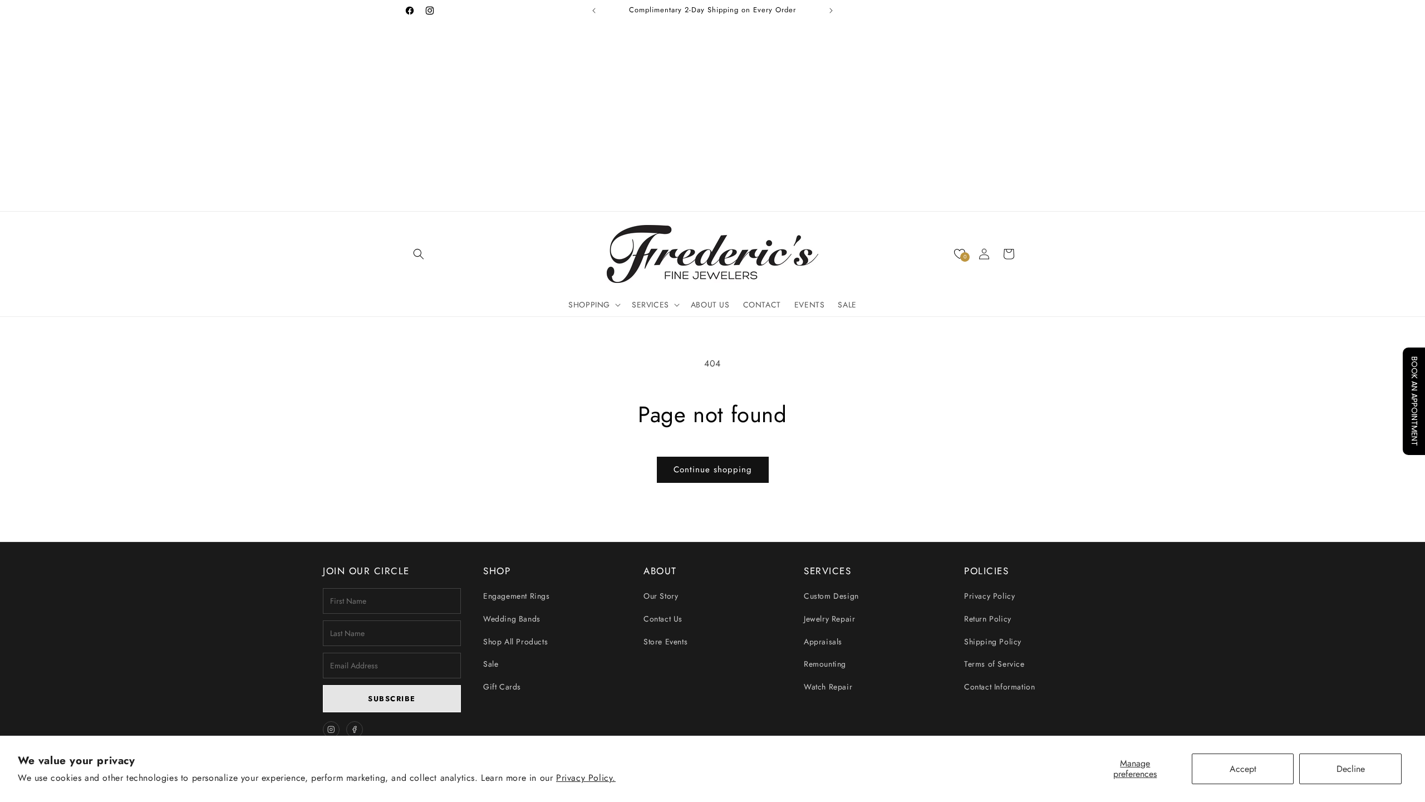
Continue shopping (713, 469)
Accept (1243, 768)
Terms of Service (994, 663)
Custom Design (831, 596)
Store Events (665, 641)
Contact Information (999, 686)
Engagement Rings (516, 596)
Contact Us (662, 618)
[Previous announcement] (594, 10)
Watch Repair (828, 686)
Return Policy (987, 618)
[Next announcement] (831, 10)
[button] (418, 254)
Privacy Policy (989, 596)
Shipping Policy (992, 641)
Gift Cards (502, 686)
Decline (1350, 768)
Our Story (660, 596)
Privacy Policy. (586, 777)
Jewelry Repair (829, 618)
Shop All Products (515, 641)
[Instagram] (331, 729)
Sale (490, 663)
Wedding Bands (511, 618)
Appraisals (823, 641)
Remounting (825, 663)
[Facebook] (354, 729)
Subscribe (392, 698)
